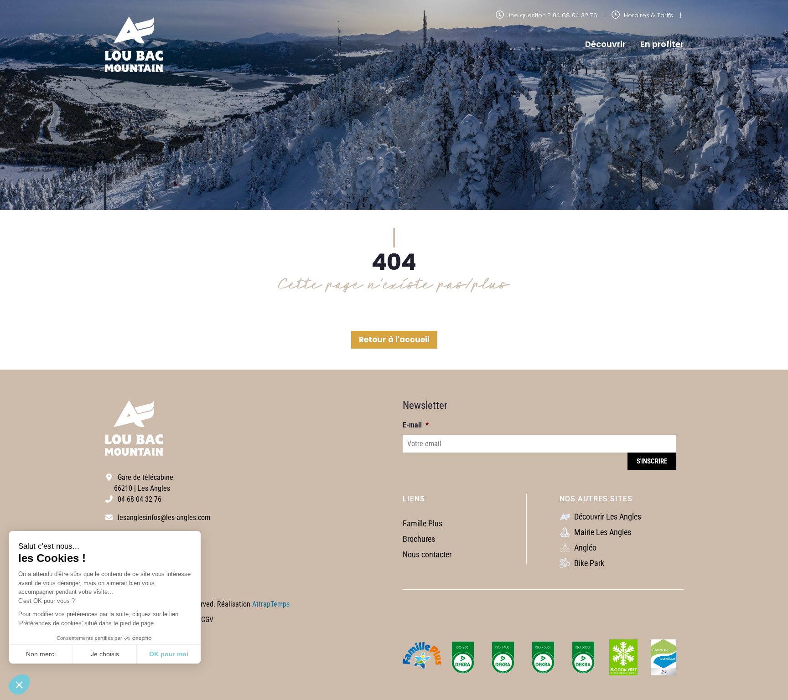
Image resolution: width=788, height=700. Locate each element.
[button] (19, 684)
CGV (207, 619)
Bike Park (588, 563)
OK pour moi (168, 654)
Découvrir (605, 44)
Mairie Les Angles (601, 532)
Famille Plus (422, 523)
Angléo (584, 547)
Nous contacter (427, 554)
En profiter (662, 44)
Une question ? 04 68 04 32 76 (551, 15)
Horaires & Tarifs (647, 15)
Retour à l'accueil (394, 339)
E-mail (416, 425)
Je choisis (105, 654)
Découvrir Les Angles (606, 516)
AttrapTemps (271, 604)
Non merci (41, 654)
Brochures (419, 539)
